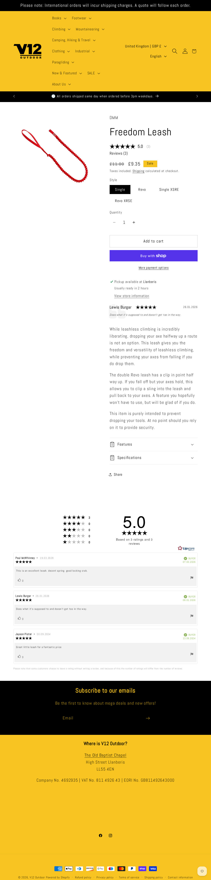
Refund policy (83, 877)
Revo (142, 189)
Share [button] (118, 474)
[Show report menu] (191, 578)
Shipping (138, 171)
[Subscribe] (148, 718)
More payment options (154, 268)
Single (120, 189)
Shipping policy (153, 877)
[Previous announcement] (14, 96)
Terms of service (129, 877)
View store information (131, 295)
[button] (59, 18)
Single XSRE (169, 189)
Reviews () (119, 153)
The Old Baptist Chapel (105, 755)
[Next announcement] (197, 96)
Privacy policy (105, 877)
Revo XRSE (123, 200)
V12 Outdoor (37, 877)
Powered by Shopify (58, 877)
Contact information (180, 877)
